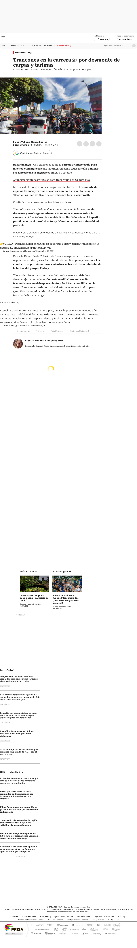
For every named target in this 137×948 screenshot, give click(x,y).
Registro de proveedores (104, 917)
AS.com (98, 925)
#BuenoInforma (9, 302)
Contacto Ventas (29, 917)
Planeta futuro (105, 929)
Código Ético (113, 920)
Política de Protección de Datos (31, 920)
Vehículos (40, 331)
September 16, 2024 (45, 251)
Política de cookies (55, 920)
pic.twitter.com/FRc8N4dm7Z (52, 322)
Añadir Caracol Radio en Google (34, 153)
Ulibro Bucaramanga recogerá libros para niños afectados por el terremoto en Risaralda (19, 809)
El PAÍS (37, 925)
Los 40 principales (49, 925)
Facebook (79, 143)
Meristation (110, 933)
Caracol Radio (68, 38)
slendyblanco (52, 142)
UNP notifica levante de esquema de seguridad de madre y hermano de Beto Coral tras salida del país (20, 697)
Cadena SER (89, 925)
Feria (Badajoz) (57, 331)
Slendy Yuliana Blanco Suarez (30, 142)
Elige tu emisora (124, 39)
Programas (49, 45)
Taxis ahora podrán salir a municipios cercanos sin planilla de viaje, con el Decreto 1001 (19, 751)
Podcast (25, 45)
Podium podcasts (62, 933)
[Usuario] (134, 45)
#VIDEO (8, 243)
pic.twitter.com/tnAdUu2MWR (32, 247)
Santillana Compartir (76, 925)
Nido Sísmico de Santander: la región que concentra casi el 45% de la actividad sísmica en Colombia (18, 822)
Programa (103, 39)
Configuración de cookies (77, 920)
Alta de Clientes (83, 917)
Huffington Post (41, 929)
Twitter (86, 143)
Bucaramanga (24, 52)
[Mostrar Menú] (3, 38)
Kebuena (115, 929)
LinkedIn (92, 143)
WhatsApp (99, 143)
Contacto (14, 917)
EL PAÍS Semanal (93, 929)
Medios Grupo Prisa (14, 933)
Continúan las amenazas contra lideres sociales (42, 202)
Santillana (61, 925)
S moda (85, 933)
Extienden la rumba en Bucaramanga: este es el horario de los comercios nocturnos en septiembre (19, 780)
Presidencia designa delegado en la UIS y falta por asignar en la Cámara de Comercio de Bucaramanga (20, 835)
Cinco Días (73, 929)
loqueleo (96, 933)
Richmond (36, 933)
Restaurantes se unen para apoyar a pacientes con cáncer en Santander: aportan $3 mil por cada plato (18, 849)
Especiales (64, 45)
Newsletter (128, 45)
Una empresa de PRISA (14, 927)
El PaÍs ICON (73, 933)
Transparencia (98, 920)
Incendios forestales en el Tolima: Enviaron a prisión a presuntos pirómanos (17, 733)
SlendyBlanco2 (48, 142)
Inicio (4, 45)
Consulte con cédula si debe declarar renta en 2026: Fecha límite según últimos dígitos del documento (18, 715)
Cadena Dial (83, 929)
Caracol (116, 925)
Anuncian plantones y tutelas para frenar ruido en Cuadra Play (51, 179)
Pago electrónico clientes (63, 917)
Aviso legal (122, 917)
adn (107, 925)
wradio (63, 929)
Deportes (14, 45)
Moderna (49, 933)
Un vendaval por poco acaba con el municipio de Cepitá (34, 598)
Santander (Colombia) (79, 331)
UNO (55, 929)
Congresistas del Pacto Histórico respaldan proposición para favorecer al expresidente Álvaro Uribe (19, 678)
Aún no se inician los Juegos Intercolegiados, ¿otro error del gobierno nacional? (65, 599)
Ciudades (36, 45)
